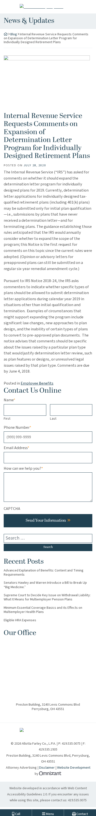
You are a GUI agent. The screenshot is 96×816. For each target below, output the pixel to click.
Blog (13, 34)
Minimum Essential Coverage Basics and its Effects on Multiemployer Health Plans (43, 610)
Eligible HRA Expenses (20, 620)
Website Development (73, 767)
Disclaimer (47, 767)
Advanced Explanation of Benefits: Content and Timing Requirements (43, 572)
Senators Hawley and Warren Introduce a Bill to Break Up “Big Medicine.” (45, 585)
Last (53, 418)
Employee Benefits (37, 383)
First (7, 418)
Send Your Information (46, 520)
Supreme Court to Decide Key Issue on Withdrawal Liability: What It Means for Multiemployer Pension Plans (47, 597)
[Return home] (6, 34)
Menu (49, 811)
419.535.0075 (77, 800)
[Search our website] (48, 538)
